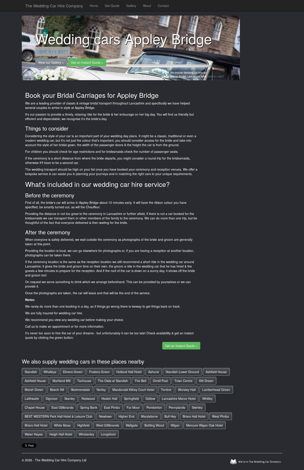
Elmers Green (73, 372)
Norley (101, 389)
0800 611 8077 (52, 51)
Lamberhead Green (216, 389)
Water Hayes (34, 434)
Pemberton (154, 407)
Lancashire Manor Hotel (179, 398)
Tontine (166, 389)
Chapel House (35, 407)
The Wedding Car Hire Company (54, 5)
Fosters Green (99, 372)
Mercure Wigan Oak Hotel (204, 425)
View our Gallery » (51, 62)
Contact (163, 5)
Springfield (131, 398)
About (147, 5)
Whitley (207, 398)
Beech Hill (57, 389)
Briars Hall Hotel (194, 416)
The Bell (140, 380)
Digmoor (52, 398)
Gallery (131, 5)
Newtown (105, 416)
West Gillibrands (107, 425)
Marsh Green (34, 389)
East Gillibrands (62, 407)
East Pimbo (112, 407)
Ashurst (153, 372)
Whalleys (50, 372)
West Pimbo (220, 416)
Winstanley (86, 434)
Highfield (83, 425)
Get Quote (112, 5)
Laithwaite (32, 398)
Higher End (126, 416)
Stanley (69, 398)
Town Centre (183, 380)
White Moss (62, 425)
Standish (31, 372)
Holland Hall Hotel (129, 372)
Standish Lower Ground (182, 372)
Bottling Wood (154, 425)
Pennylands (177, 407)
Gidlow (150, 398)
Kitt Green (206, 380)
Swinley (197, 407)
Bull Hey (170, 416)
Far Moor (133, 407)
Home (94, 5)
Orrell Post (160, 380)
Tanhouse (84, 380)
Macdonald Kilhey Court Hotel (133, 389)
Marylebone (149, 416)
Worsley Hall (187, 389)
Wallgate (132, 425)
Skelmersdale (80, 389)
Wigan (175, 425)
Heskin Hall (109, 398)
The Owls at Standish (113, 380)
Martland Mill (62, 380)
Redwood (88, 398)
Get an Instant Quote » (87, 62)
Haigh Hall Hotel (60, 434)
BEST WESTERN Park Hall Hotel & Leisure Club (58, 416)
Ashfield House (216, 372)
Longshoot (108, 434)
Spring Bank (88, 407)
